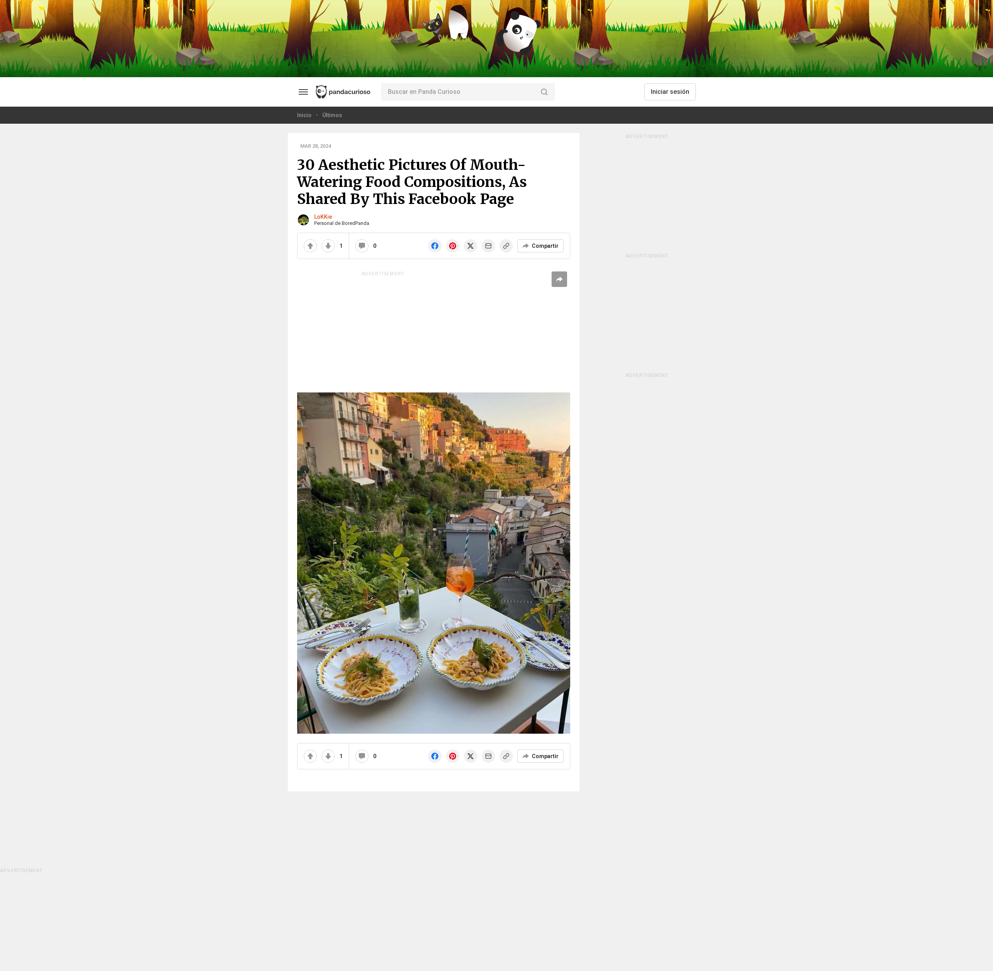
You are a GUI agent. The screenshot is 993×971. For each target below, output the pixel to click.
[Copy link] (506, 245)
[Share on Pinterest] (452, 245)
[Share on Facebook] (434, 245)
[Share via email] (488, 245)
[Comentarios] (361, 245)
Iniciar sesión (670, 91)
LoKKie (323, 217)
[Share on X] (470, 245)
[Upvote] (310, 245)
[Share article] (559, 279)
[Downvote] (328, 245)
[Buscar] (544, 92)
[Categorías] (303, 92)
